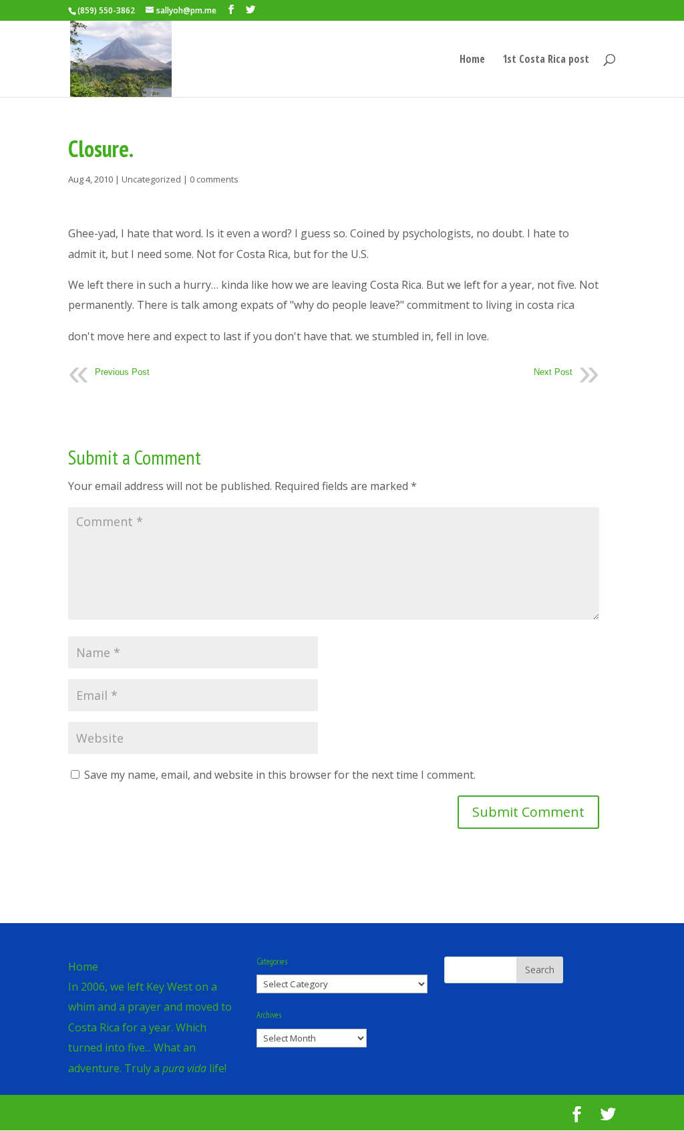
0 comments (214, 179)
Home (472, 60)
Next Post (553, 372)
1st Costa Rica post (545, 60)
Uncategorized (151, 179)
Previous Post (122, 372)
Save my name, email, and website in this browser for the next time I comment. (280, 774)
